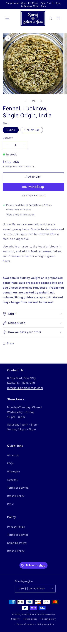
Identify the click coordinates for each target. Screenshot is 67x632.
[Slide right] (41, 101)
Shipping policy (46, 624)
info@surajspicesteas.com (25, 388)
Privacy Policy (16, 526)
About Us (13, 455)
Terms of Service (18, 487)
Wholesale (13, 471)
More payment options (33, 195)
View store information (20, 214)
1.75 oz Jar (31, 129)
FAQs (10, 463)
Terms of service (25, 624)
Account (12, 479)
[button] (7, 18)
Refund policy (16, 495)
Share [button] (10, 343)
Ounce (10, 129)
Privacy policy (48, 619)
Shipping (7, 166)
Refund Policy (16, 550)
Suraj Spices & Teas (31, 614)
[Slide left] (26, 101)
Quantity (8, 137)
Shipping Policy (17, 542)
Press (10, 503)
